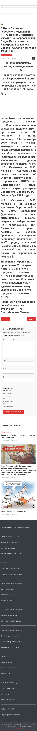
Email (5, 368)
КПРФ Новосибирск (7, 589)
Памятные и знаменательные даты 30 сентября (7, 319)
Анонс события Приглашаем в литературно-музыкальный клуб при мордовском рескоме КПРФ (32, 319)
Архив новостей (6, 55)
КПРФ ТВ (4, 656)
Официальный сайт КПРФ (10, 537)
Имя (5, 360)
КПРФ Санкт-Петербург (9, 595)
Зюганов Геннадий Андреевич (11, 630)
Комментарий (8, 340)
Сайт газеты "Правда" (8, 548)
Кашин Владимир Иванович (10, 636)
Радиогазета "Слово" (8, 688)
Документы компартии (9, 615)
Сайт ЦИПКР (5, 694)
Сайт (4, 377)
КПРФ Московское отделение (11, 583)
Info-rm (3, 563)
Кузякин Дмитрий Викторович (11, 642)
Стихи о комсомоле (7, 668)
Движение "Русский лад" (9, 683)
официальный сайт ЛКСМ (9, 542)
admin (14, 58)
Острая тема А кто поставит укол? (14, 512)
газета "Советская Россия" (10, 569)
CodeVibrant (18, 729)
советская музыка (7, 662)
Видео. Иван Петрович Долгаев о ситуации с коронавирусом (18, 436)
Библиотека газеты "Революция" (12, 610)
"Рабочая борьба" (7, 709)
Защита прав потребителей (10, 715)
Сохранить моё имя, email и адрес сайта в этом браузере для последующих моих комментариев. (8, 397)
